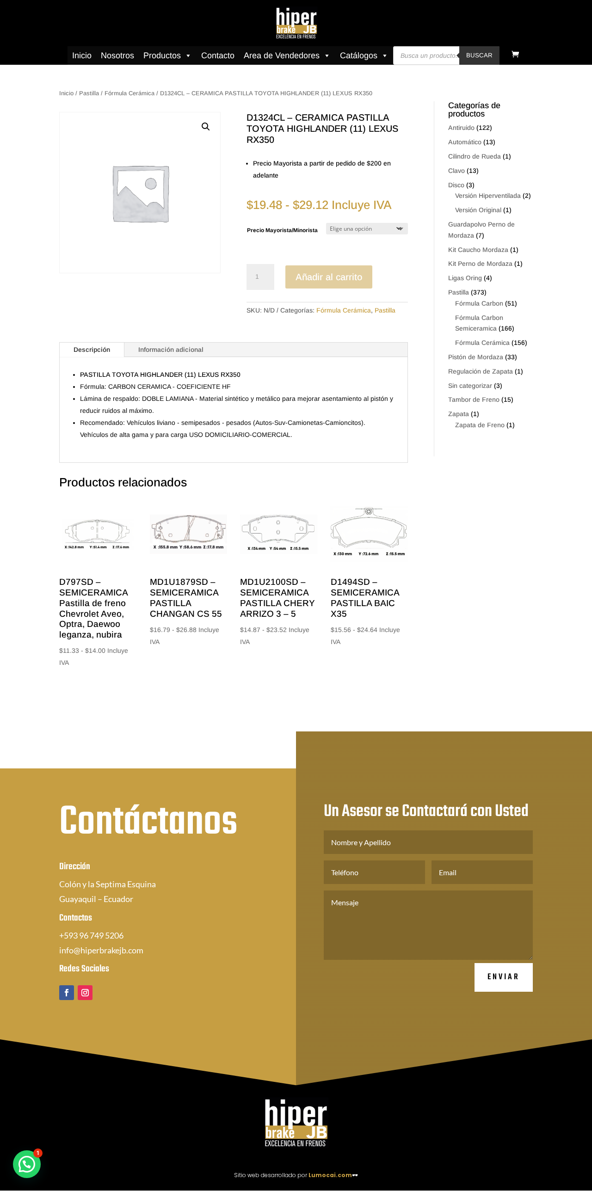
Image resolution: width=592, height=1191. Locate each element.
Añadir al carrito (329, 277)
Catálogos (358, 55)
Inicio (82, 55)
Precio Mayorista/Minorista (282, 230)
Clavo (456, 170)
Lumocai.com (330, 1175)
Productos (162, 55)
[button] (205, 126)
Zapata (458, 413)
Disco (456, 185)
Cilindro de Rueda (474, 156)
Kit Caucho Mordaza (478, 249)
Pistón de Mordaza (475, 357)
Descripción (92, 349)
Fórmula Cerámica (129, 93)
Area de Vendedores (282, 55)
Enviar (503, 977)
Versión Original (478, 210)
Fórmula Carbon (479, 303)
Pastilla (89, 93)
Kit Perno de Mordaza (480, 263)
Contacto (217, 55)
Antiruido (461, 127)
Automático (464, 142)
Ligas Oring (465, 278)
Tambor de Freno (474, 399)
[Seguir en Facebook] (66, 992)
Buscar (479, 55)
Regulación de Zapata (480, 371)
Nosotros (117, 55)
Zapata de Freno (480, 425)
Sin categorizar (470, 385)
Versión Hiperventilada (488, 195)
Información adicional (171, 349)
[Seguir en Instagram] (85, 992)
